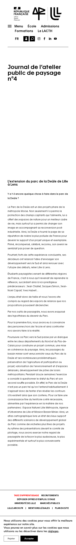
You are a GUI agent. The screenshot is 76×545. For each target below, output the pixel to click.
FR (17, 38)
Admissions (50, 26)
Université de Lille (25, 503)
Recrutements (50, 496)
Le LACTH (45, 30)
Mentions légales (39, 508)
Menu (18, 26)
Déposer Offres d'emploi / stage (36, 499)
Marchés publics (50, 503)
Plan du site (62, 508)
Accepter (29, 538)
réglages (53, 531)
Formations (24, 30)
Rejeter (11, 538)
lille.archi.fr (15, 508)
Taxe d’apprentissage (26, 496)
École (32, 26)
